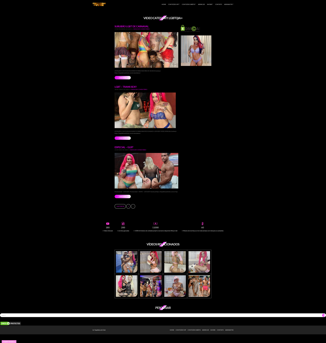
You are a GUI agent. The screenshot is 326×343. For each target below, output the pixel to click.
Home (164, 4)
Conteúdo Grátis (188, 4)
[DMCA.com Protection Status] (190, 28)
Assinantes (228, 4)
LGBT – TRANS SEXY (126, 86)
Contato (218, 4)
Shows (209, 4)
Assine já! (201, 4)
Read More (122, 77)
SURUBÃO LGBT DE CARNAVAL (132, 26)
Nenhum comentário (141, 29)
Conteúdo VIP (173, 4)
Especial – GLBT (124, 147)
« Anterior (120, 206)
